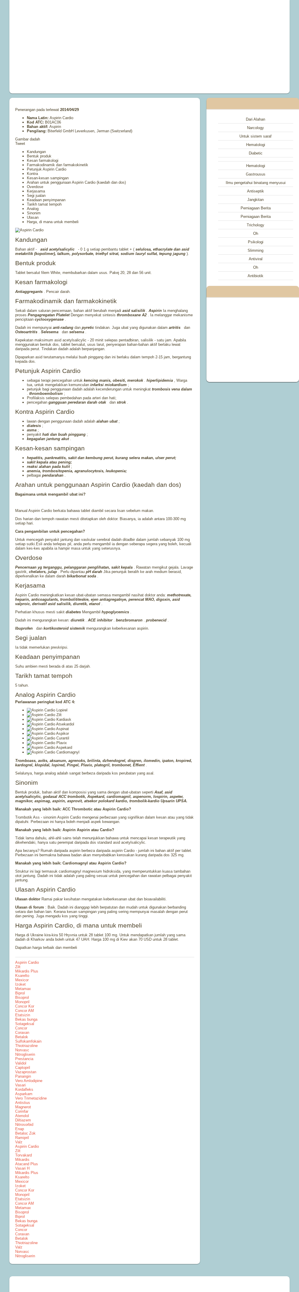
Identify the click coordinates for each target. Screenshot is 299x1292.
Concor (21, 1028)
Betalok (21, 1037)
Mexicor (22, 980)
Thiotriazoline (26, 1045)
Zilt (17, 967)
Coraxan (22, 1032)
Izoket (20, 984)
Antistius (22, 1102)
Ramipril (22, 1137)
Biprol (20, 993)
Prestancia (24, 1059)
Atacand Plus (26, 1164)
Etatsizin (22, 1015)
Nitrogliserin (25, 1054)
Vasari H (22, 1168)
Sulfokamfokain (28, 1041)
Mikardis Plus (26, 971)
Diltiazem (23, 1120)
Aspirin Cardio (27, 962)
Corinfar (21, 1111)
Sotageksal (24, 1024)
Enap (19, 1129)
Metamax (23, 989)
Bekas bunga (26, 1019)
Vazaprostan (25, 1072)
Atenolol (22, 1116)
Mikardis (22, 1159)
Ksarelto (22, 975)
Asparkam (23, 1094)
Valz (18, 1142)
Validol (20, 1063)
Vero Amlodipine (28, 1081)
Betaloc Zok (25, 1133)
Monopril (22, 1002)
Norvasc (22, 1050)
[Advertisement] (95, 47)
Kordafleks (24, 1089)
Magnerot (23, 1107)
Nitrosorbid (24, 1124)
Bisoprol (22, 997)
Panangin (23, 1076)
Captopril (22, 1067)
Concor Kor (24, 1006)
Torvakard (23, 1155)
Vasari (20, 1085)
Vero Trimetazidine (31, 1098)
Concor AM (24, 1010)
